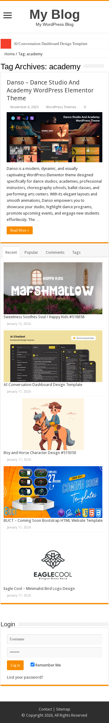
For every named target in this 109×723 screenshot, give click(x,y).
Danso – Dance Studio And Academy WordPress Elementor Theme (50, 90)
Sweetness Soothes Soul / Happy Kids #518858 (44, 317)
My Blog (54, 14)
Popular (31, 252)
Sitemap (63, 709)
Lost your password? (25, 677)
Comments (55, 252)
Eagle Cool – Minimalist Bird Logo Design (39, 588)
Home (9, 54)
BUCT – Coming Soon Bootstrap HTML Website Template (53, 520)
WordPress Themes (61, 107)
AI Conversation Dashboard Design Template (51, 43)
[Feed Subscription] (106, 66)
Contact (45, 709)
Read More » (19, 230)
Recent (11, 252)
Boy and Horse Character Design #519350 (40, 452)
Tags (76, 252)
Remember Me (48, 665)
